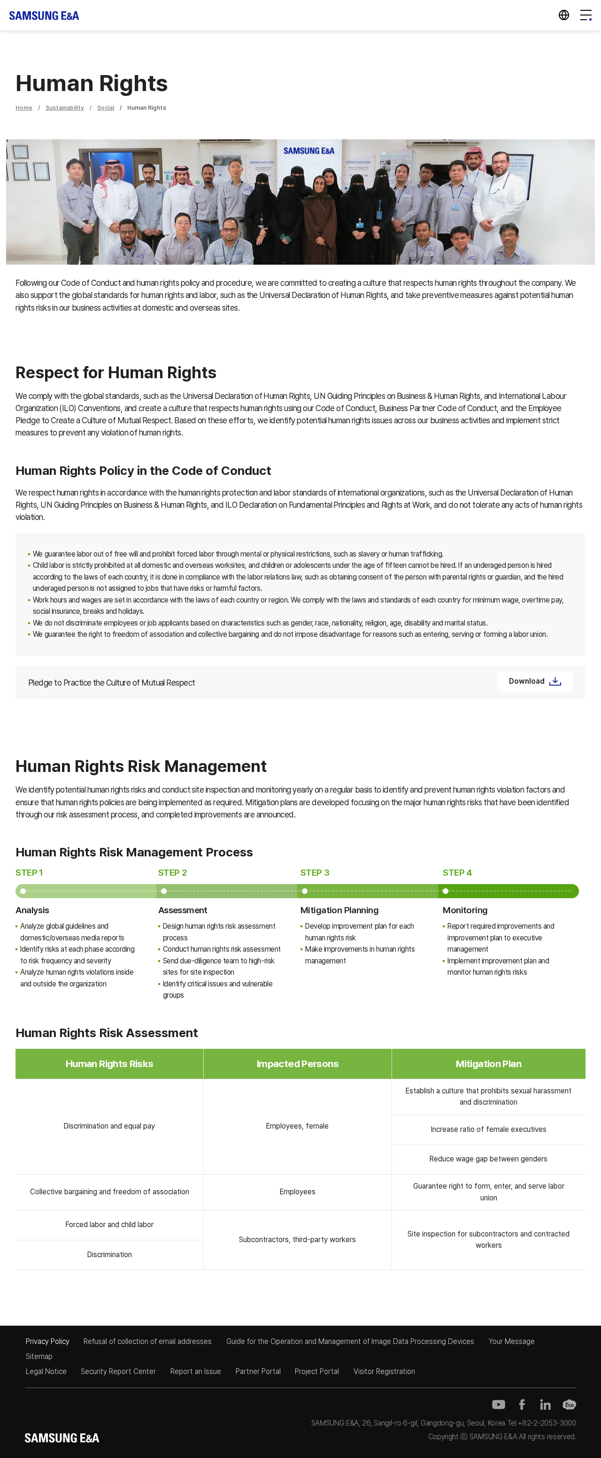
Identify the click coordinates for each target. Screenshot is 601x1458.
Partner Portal (258, 1371)
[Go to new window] (499, 1404)
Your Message (512, 1341)
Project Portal (317, 1371)
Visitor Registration (384, 1371)
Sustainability (65, 107)
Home (23, 107)
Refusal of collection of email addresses (148, 1341)
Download (527, 681)
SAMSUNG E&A (44, 15)
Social (105, 107)
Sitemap (39, 1356)
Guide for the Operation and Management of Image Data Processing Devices (350, 1341)
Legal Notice (46, 1371)
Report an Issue (195, 1371)
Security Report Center (118, 1371)
